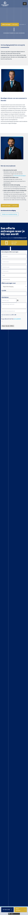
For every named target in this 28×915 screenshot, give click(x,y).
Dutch (11, 913)
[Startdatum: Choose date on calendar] (17, 300)
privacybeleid (17, 319)
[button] (10, 214)
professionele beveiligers (19, 175)
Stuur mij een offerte (8, 326)
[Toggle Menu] (25, 3)
